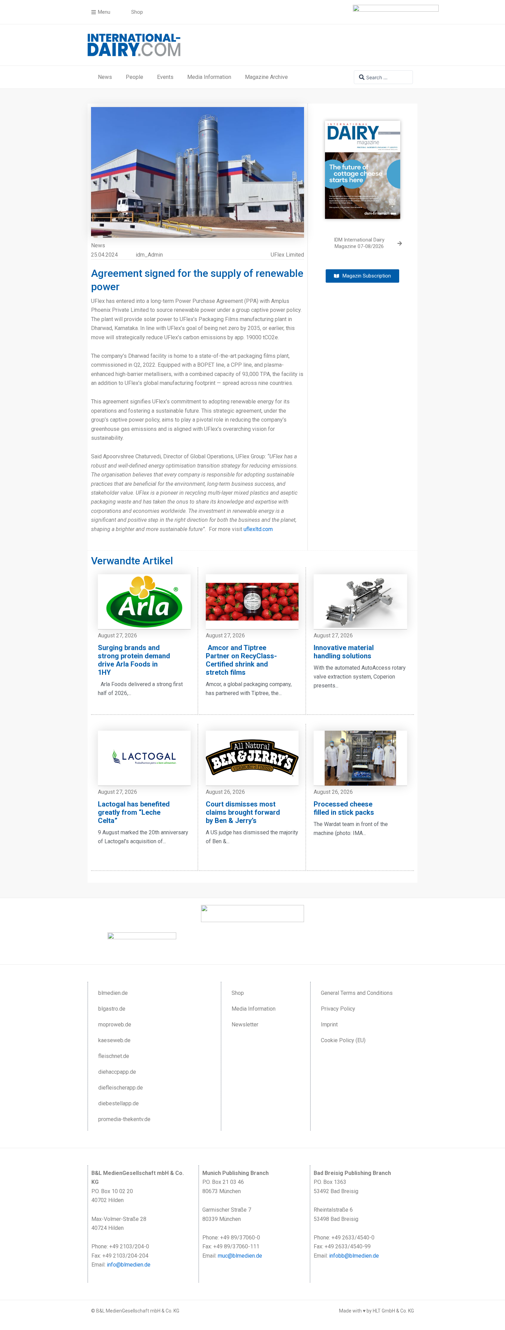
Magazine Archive (266, 77)
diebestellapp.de (118, 1103)
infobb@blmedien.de (354, 1255)
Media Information (209, 77)
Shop (238, 993)
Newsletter (245, 1024)
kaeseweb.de (114, 1040)
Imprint (329, 1024)
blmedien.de (113, 993)
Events (165, 77)
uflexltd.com (258, 529)
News (105, 77)
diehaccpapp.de (117, 1072)
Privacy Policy (338, 1008)
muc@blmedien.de (240, 1255)
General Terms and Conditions (357, 993)
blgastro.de (111, 1008)
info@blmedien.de (128, 1264)
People (134, 77)
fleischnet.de (113, 1056)
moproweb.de (114, 1024)
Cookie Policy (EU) (343, 1040)
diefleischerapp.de (120, 1087)
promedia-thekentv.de (124, 1119)
